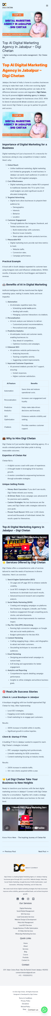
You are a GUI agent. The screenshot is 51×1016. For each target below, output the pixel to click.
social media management (27, 55)
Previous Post (9, 851)
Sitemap (25, 1009)
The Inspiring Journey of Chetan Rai (32, 837)
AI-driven (23, 102)
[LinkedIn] (17, 899)
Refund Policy (25, 1006)
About (25, 946)
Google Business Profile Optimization (25, 928)
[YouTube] (33, 899)
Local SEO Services (25, 925)
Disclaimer (25, 1004)
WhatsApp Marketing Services (25, 934)
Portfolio (25, 957)
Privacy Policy (25, 1001)
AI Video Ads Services (25, 931)
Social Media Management (25, 911)
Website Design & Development (25, 919)
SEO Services (25, 914)
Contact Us (25, 960)
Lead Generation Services (25, 917)
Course (25, 954)
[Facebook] (23, 899)
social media (26, 308)
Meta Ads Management (25, 922)
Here (14, 837)
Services (25, 949)
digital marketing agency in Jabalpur (32, 95)
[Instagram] (28, 899)
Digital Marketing (25, 908)
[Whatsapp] (44, 1010)
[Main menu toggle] (47, 5)
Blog (25, 952)
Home (25, 943)
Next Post (43, 851)
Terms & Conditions (25, 998)
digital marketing (10, 55)
